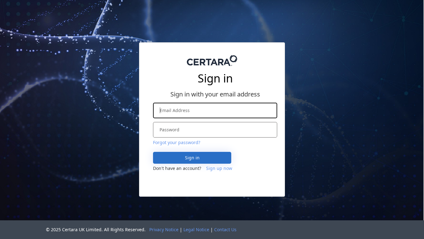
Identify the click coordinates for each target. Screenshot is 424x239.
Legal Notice (196, 229)
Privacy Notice (163, 229)
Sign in (192, 158)
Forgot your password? (176, 142)
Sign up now (219, 168)
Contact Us (225, 229)
